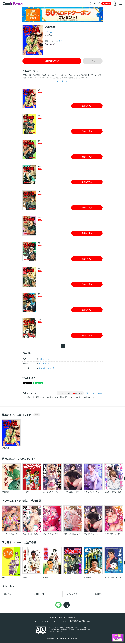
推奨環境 (98, 594)
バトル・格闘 (44, 359)
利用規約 (62, 617)
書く (60, 41)
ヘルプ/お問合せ (71, 594)
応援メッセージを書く (94, 393)
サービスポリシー (61, 621)
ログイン (95, 4)
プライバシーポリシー (43, 621)
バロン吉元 (49, 32)
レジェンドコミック (46, 368)
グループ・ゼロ (45, 364)
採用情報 (71, 617)
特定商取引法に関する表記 (80, 621)
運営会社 (53, 617)
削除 (36, 414)
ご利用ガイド (39, 594)
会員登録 (106, 4)
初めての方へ (9, 594)
